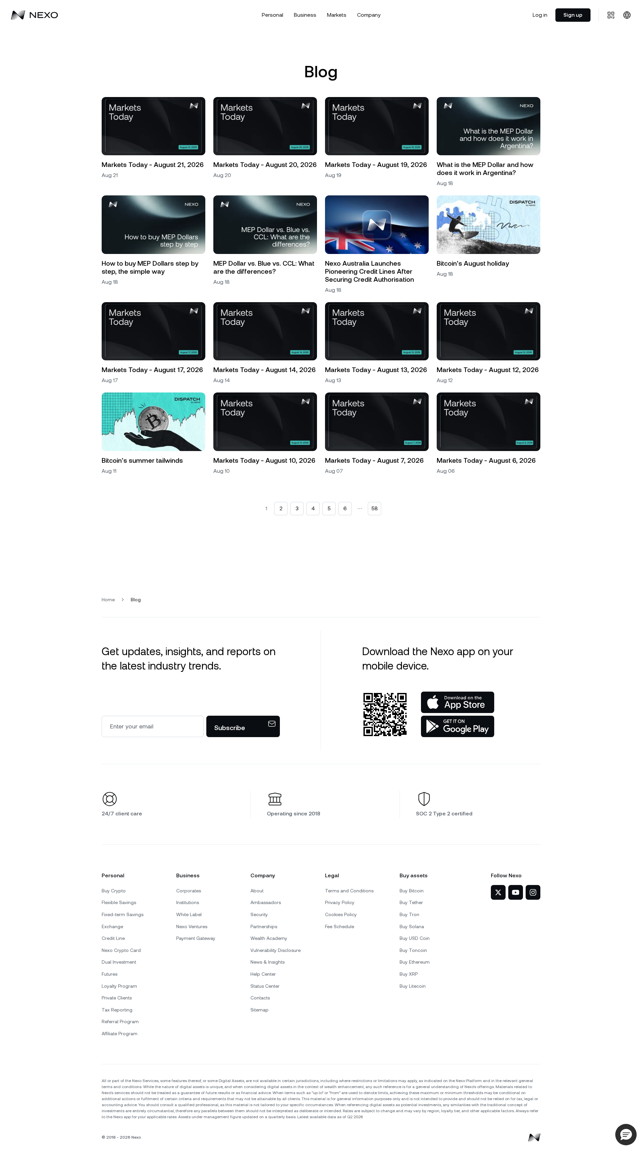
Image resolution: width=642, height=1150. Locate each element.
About (256, 890)
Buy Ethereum (415, 962)
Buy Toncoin (413, 950)
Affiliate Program (119, 1033)
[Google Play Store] (457, 726)
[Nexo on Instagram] (533, 892)
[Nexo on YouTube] (515, 892)
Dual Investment (119, 962)
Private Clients (117, 997)
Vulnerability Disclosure (275, 950)
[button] (626, 1134)
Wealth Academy (268, 938)
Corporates (188, 890)
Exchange (112, 926)
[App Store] (457, 702)
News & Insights (267, 962)
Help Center (263, 974)
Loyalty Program (119, 986)
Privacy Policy (339, 902)
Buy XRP (409, 974)
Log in (540, 15)
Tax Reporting (117, 1009)
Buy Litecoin (413, 986)
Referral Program (120, 1021)
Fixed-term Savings (122, 914)
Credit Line (113, 938)
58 (374, 508)
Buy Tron (409, 914)
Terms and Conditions (349, 890)
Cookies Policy (341, 914)
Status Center (265, 986)
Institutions (187, 902)
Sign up (572, 15)
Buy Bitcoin (412, 890)
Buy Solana (412, 926)
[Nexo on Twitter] (498, 892)
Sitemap (259, 1009)
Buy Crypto (114, 890)
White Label (189, 914)
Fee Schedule (339, 926)
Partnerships (263, 926)
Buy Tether (411, 902)
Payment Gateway (195, 938)
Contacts (260, 997)
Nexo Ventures (191, 926)
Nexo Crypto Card (121, 950)
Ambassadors (265, 902)
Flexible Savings (119, 902)
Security (259, 914)
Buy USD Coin (415, 938)
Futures (109, 974)
